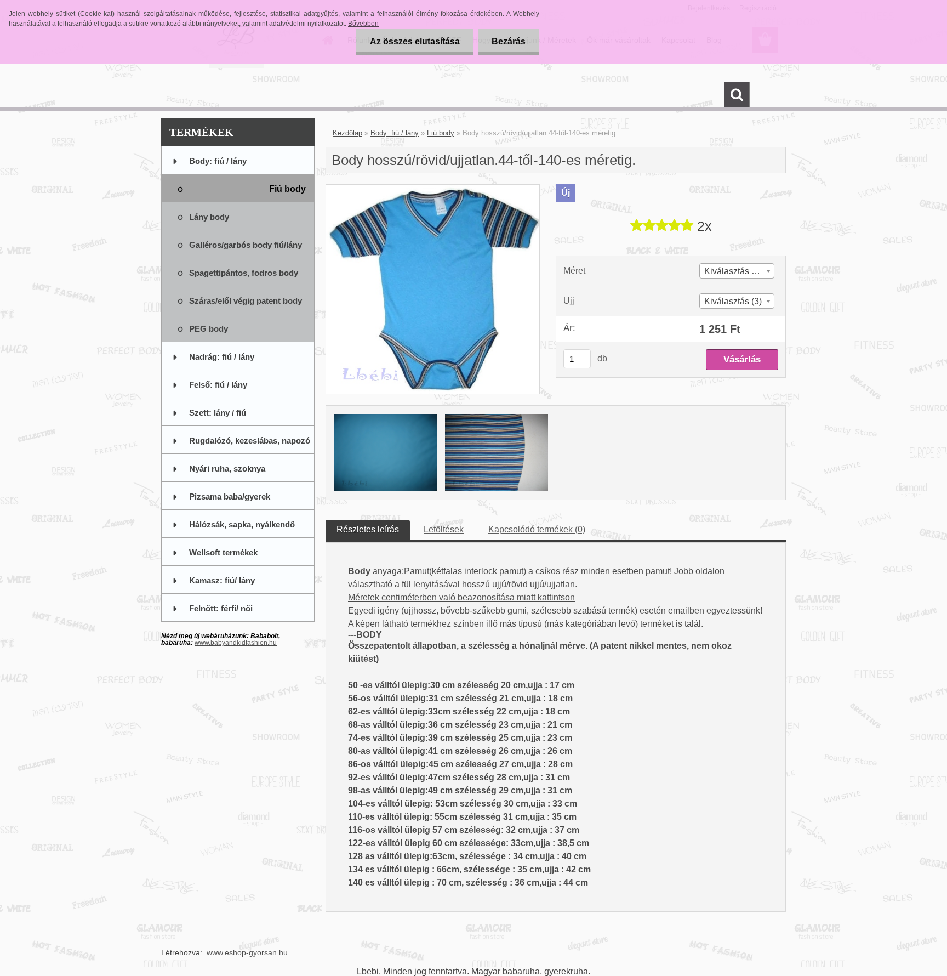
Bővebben (363, 23)
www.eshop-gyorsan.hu (247, 952)
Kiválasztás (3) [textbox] (733, 301)
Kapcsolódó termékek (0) (536, 529)
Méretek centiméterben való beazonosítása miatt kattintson (461, 597)
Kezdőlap (347, 133)
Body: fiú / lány (394, 133)
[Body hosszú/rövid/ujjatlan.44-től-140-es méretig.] (432, 189)
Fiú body (440, 133)
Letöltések (444, 529)
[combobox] (736, 271)
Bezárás (509, 41)
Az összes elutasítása (415, 41)
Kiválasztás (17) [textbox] (735, 271)
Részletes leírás (367, 529)
